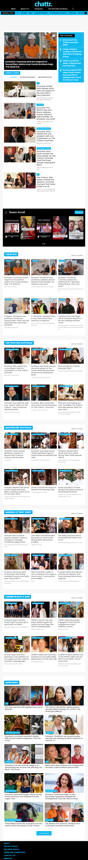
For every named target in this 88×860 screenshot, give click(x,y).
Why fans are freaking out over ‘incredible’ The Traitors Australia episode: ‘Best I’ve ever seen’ (70, 406)
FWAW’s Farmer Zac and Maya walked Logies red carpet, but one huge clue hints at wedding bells (42, 623)
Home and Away (11, 791)
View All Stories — (77, 255)
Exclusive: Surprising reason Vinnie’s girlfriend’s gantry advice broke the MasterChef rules (44, 454)
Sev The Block (82, 13)
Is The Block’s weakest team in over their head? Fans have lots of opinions (43, 318)
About (7, 843)
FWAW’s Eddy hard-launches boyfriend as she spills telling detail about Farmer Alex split (44, 657)
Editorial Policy (12, 849)
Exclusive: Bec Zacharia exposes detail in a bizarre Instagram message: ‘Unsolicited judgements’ (15, 539)
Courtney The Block (41, 13)
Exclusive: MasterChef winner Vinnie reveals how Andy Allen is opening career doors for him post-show (72, 75)
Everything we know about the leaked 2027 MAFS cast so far (69, 538)
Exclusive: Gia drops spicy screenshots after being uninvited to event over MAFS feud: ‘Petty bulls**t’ (16, 575)
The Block (38, 9)
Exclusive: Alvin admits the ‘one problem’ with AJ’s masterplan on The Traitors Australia (16, 369)
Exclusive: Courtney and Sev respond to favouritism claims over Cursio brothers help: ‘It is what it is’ (16, 281)
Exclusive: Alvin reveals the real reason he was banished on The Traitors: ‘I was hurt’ (44, 405)
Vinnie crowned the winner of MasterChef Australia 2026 (72, 63)
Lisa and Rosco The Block (58, 13)
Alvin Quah (72, 13)
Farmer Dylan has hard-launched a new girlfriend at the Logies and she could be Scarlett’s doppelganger (16, 658)
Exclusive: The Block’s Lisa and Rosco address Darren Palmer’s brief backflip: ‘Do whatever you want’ (43, 281)
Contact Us (9, 855)
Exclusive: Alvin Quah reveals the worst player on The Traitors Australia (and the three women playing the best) (43, 370)
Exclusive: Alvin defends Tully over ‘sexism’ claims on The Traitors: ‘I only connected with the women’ (16, 406)
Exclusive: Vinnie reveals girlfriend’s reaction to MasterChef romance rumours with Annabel (14, 454)
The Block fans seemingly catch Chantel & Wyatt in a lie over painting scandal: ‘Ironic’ (70, 319)
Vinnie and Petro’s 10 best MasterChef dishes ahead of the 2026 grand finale (70, 489)
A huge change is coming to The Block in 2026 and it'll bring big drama (72, 53)
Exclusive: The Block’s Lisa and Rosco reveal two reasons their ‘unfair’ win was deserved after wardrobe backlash (16, 320)
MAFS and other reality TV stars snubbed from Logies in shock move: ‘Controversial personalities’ (43, 575)
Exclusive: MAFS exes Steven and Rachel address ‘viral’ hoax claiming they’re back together (70, 575)
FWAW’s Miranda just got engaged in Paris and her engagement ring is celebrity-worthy (69, 623)
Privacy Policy (11, 846)
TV (17, 13)
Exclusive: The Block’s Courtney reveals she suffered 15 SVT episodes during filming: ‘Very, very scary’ (69, 282)
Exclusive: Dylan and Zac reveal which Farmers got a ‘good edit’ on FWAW (16, 622)
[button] (44, 243)
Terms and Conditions (14, 852)
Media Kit (8, 858)
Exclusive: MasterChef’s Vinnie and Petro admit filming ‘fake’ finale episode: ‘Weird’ (70, 454)
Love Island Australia (13, 733)
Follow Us (79, 212)
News (13, 9)
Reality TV (25, 9)
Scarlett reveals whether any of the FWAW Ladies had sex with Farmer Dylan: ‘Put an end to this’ (70, 658)
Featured (23, 13)
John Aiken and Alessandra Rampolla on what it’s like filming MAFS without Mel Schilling (43, 539)
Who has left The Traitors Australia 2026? (70, 42)
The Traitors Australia (58, 9)
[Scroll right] (86, 13)
